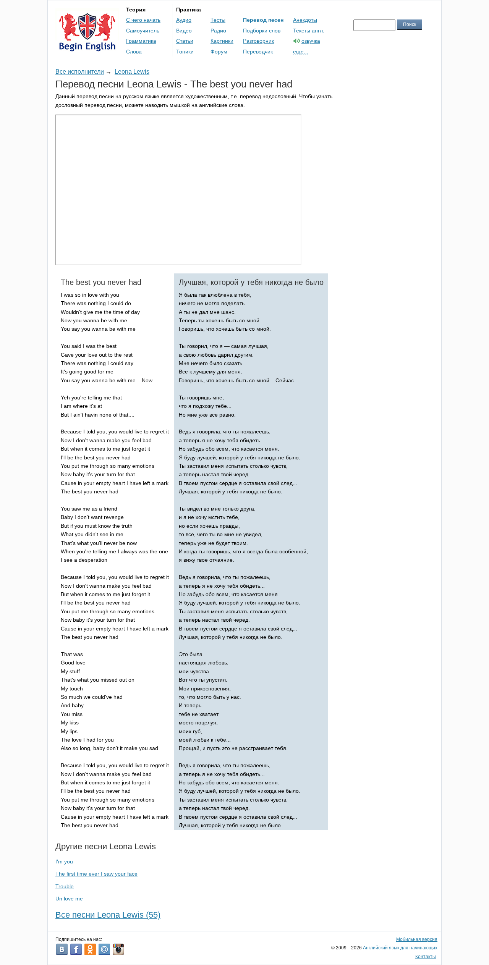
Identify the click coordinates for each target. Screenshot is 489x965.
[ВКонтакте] (62, 949)
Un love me (69, 898)
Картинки (221, 41)
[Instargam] (118, 949)
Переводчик (258, 51)
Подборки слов (261, 30)
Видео (184, 30)
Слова (134, 51)
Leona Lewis (132, 71)
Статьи (184, 41)
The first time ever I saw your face (96, 874)
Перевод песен (263, 20)
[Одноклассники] (90, 949)
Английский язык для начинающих (400, 947)
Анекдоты (305, 20)
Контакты (425, 956)
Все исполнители (79, 71)
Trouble (64, 886)
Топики (185, 51)
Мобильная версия (416, 939)
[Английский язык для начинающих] (87, 48)
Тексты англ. (308, 30)
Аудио (183, 20)
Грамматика (141, 41)
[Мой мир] (104, 949)
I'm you (64, 861)
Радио (218, 30)
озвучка (310, 41)
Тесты (217, 20)
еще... (300, 51)
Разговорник (258, 41)
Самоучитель (142, 30)
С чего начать (143, 20)
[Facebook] (76, 949)
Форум (218, 51)
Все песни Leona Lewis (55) (107, 915)
